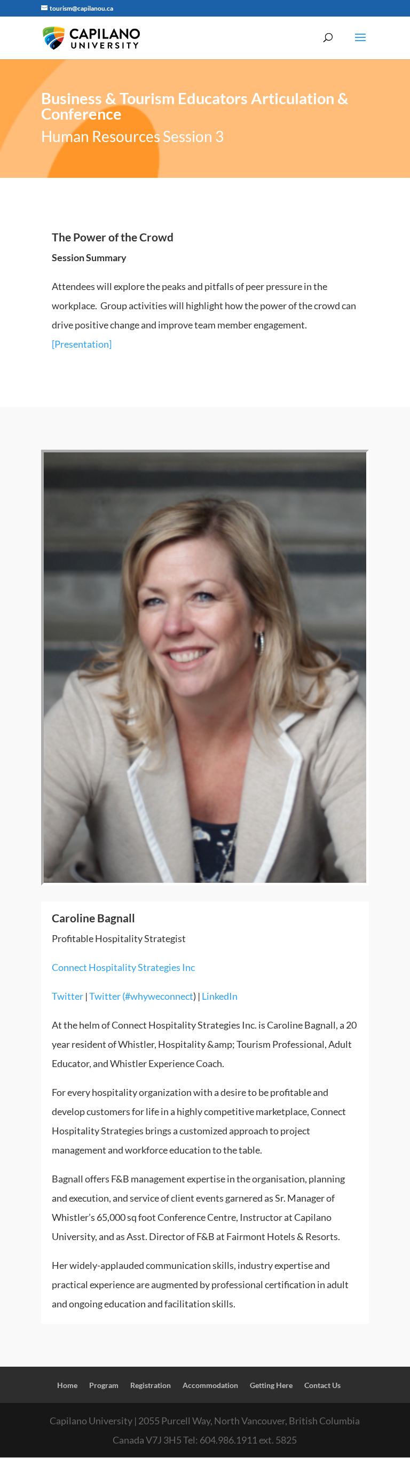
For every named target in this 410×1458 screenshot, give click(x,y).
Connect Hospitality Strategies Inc (123, 967)
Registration (150, 1385)
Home (67, 1385)
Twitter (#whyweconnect (141, 996)
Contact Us (322, 1385)
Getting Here (271, 1385)
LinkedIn (220, 996)
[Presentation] (82, 344)
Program (104, 1385)
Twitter (67, 996)
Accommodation (210, 1385)
